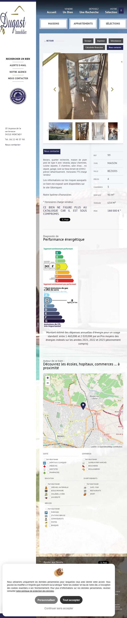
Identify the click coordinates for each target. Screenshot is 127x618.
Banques (54, 525)
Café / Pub (94, 487)
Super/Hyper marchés (97, 463)
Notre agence (18, 72)
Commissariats (57, 519)
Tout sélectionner (52, 459)
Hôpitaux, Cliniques (58, 463)
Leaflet (93, 446)
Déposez (89, 11)
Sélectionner (116, 41)
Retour (50, 41)
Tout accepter (71, 600)
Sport (92, 494)
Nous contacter (18, 78)
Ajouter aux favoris (53, 562)
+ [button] (48, 378)
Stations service (58, 516)
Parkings (55, 512)
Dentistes (54, 469)
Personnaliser (46, 600)
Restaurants (95, 491)
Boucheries (93, 466)
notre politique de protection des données (35, 591)
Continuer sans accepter (58, 608)
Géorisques (56, 187)
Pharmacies (54, 473)
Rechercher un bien (18, 59)
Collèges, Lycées (58, 494)
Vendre (68, 11)
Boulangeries (94, 469)
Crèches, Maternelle (59, 487)
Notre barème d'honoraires (57, 195)
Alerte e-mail (18, 65)
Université (55, 497)
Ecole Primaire (57, 491)
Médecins (53, 466)
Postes (54, 522)
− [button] (48, 383)
